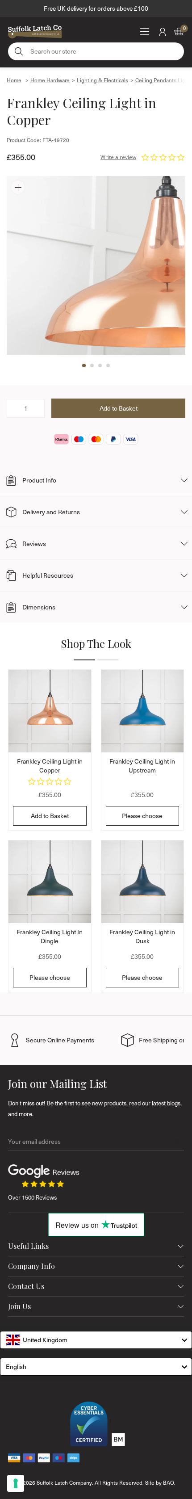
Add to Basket (50, 815)
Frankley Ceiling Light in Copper (50, 765)
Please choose (142, 815)
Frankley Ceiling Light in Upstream (142, 765)
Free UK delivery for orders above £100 (96, 8)
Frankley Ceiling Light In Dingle (50, 936)
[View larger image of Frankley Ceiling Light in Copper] (96, 265)
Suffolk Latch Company (64, 1482)
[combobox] (96, 1340)
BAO (168, 1482)
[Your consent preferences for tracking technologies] (15, 1483)
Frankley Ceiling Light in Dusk (142, 936)
